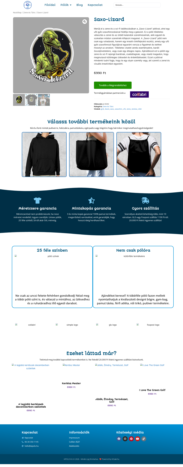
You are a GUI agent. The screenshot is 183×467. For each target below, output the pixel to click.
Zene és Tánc (29, 12)
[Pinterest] (131, 438)
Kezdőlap (17, 12)
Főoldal (50, 4)
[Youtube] (137, 438)
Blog (79, 4)
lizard (107, 109)
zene (129, 109)
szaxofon (118, 109)
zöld (139, 109)
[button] (84, 21)
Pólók (65, 4)
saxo (112, 109)
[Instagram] (125, 438)
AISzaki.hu (115, 459)
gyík (102, 109)
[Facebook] (118, 438)
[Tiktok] (143, 438)
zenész (134, 109)
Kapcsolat (95, 4)
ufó (124, 109)
